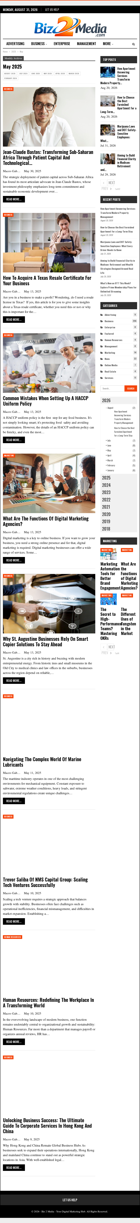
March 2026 (74, 73)
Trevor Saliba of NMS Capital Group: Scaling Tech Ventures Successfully (45, 882)
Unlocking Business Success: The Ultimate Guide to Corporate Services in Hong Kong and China (47, 1126)
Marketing (9, 455)
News (107, 359)
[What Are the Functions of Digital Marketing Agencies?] (49, 483)
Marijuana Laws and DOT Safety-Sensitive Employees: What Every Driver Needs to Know (116, 246)
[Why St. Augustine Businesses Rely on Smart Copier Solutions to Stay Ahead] (49, 603)
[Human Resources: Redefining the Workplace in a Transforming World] (49, 964)
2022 (106, 499)
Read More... (14, 199)
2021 (106, 506)
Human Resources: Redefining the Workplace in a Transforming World (48, 1002)
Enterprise (62, 43)
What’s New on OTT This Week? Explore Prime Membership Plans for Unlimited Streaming (118, 287)
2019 (106, 521)
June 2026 (35, 73)
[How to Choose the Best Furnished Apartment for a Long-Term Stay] (107, 100)
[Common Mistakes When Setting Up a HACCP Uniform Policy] (49, 363)
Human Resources (12, 937)
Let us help (52, 9)
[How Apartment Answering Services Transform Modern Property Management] (107, 72)
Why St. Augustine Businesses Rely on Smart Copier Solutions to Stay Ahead (45, 641)
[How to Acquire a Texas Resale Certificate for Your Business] (49, 242)
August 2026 (9, 73)
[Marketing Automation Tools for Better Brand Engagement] (108, 554)
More (107, 43)
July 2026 (23, 73)
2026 (106, 400)
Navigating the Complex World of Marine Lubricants (42, 762)
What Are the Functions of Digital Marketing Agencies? (46, 521)
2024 (106, 485)
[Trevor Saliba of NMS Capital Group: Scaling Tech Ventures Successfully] (49, 844)
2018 (106, 528)
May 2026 (48, 73)
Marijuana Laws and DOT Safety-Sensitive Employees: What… (118, 133)
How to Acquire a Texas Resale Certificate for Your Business (47, 280)
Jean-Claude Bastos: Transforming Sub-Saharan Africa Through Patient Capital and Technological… (48, 157)
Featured (109, 333)
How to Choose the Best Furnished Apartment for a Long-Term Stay (124, 431)
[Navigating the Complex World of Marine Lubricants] (49, 724)
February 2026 (10, 78)
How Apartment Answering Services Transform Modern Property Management (117, 213)
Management (86, 43)
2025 (106, 477)
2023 (106, 492)
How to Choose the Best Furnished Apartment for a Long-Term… (118, 104)
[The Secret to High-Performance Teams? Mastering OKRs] (108, 599)
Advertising (15, 43)
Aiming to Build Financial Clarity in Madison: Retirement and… (118, 162)
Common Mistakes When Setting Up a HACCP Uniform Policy (45, 400)
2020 (106, 514)
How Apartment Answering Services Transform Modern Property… (117, 75)
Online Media (111, 365)
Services (109, 378)
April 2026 (60, 73)
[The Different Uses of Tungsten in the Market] (129, 599)
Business (38, 43)
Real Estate (110, 371)
